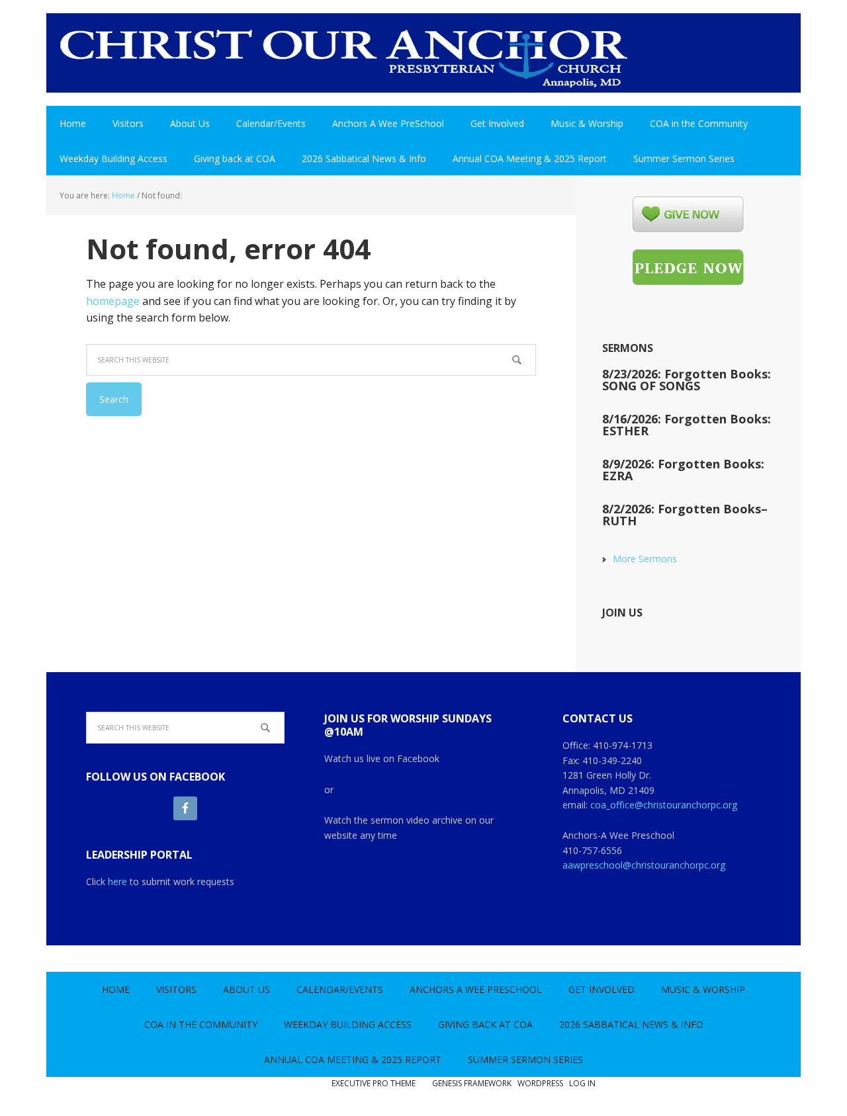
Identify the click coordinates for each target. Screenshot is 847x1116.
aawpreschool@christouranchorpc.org (643, 865)
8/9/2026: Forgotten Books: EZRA (683, 470)
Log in (582, 1083)
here (117, 881)
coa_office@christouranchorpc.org (663, 804)
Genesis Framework (472, 1083)
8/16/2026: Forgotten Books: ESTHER (686, 425)
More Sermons (645, 558)
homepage (113, 301)
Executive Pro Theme (374, 1083)
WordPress (540, 1083)
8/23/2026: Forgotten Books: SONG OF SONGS (686, 380)
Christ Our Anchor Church (344, 59)
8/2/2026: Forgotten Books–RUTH (685, 515)
